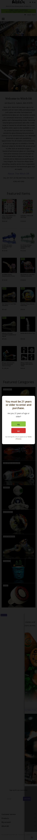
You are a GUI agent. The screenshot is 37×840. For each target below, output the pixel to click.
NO (18, 431)
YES (18, 425)
